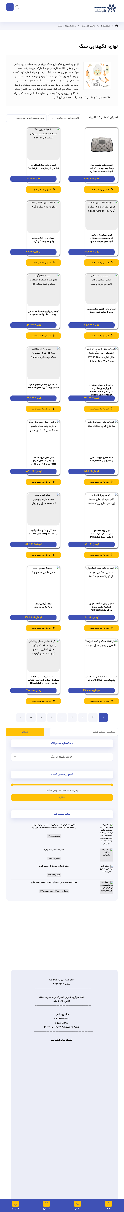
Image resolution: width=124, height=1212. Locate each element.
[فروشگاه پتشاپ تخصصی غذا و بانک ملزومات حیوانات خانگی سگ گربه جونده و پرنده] (105, 10)
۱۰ (31, 717)
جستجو (25, 732)
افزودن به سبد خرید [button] (99, 189)
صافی (62, 797)
